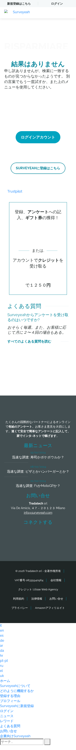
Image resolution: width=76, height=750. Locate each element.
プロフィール (10, 701)
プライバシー (19, 607)
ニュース (7, 716)
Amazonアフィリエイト (50, 607)
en (2, 630)
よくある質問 (10, 726)
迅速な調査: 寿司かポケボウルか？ (38, 457)
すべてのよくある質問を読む (29, 341)
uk (2, 676)
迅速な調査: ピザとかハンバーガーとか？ (38, 471)
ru (1, 666)
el (1, 671)
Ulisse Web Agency (45, 589)
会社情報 (55, 580)
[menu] (68, 13)
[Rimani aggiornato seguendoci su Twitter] (30, 534)
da (2, 651)
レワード (7, 721)
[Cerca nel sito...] (47, 742)
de (2, 641)
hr (1, 656)
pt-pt (4, 661)
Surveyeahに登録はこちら (38, 168)
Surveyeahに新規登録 (17, 706)
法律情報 (36, 598)
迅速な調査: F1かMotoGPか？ (38, 486)
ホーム (5, 681)
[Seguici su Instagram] (61, 534)
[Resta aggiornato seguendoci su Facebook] (14, 534)
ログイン (57, 3)
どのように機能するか (17, 691)
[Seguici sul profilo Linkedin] (46, 534)
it (1, 625)
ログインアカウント (38, 137)
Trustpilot (14, 191)
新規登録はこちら (19, 3)
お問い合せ (56, 598)
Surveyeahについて (15, 686)
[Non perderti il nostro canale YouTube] (39, 545)
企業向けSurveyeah (15, 736)
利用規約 (18, 598)
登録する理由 (10, 696)
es (2, 636)
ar (1, 646)
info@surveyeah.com (38, 512)
